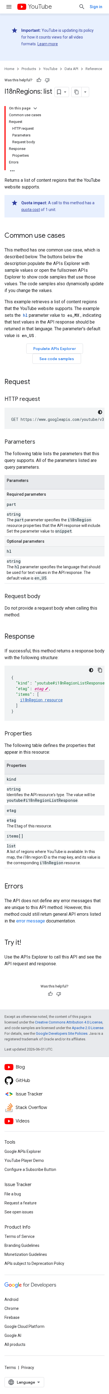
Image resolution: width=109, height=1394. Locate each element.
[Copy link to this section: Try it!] (26, 943)
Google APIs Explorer (22, 1151)
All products (14, 1344)
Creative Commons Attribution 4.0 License (68, 1022)
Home (9, 69)
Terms (10, 1367)
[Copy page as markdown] (77, 92)
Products (29, 69)
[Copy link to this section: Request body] (45, 596)
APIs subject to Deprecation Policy (34, 1263)
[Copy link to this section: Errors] (28, 886)
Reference (94, 69)
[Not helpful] (47, 80)
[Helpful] (39, 80)
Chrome (11, 1308)
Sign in (96, 7)
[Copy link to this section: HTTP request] (45, 399)
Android (11, 1299)
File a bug (12, 1194)
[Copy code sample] (100, 670)
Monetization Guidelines (25, 1254)
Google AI (12, 1335)
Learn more (47, 44)
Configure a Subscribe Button (30, 1169)
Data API (71, 69)
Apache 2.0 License (87, 1028)
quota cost (30, 209)
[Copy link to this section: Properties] (37, 734)
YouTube (40, 6)
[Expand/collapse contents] (35, 108)
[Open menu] (9, 7)
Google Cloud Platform (24, 1326)
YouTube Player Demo (24, 1160)
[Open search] (82, 6)
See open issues (18, 1212)
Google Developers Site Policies (61, 1033)
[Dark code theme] (100, 412)
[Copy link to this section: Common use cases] (70, 236)
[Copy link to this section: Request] (35, 382)
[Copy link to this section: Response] (40, 637)
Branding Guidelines (21, 1245)
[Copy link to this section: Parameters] (40, 442)
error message (30, 921)
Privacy (27, 1367)
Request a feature (20, 1203)
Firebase (12, 1317)
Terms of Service (19, 1236)
